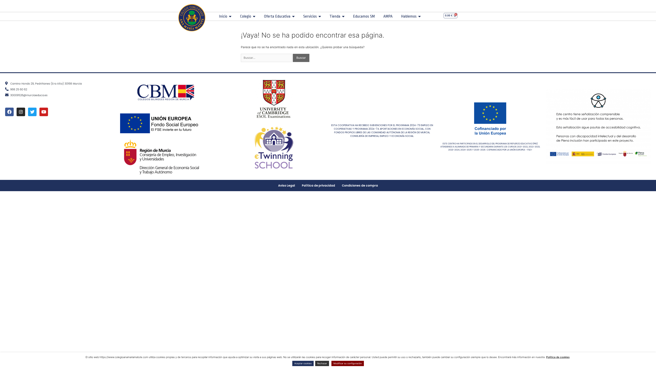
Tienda (335, 16)
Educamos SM (364, 16)
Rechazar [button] (322, 363)
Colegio (245, 16)
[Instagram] (21, 112)
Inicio (223, 16)
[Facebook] (9, 112)
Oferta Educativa (277, 16)
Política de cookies (558, 357)
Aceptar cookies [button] (303, 363)
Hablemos (408, 16)
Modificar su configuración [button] (347, 363)
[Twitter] (32, 112)
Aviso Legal (286, 185)
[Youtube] (43, 112)
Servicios (310, 16)
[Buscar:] (267, 57)
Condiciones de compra (360, 185)
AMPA (388, 16)
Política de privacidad (318, 185)
